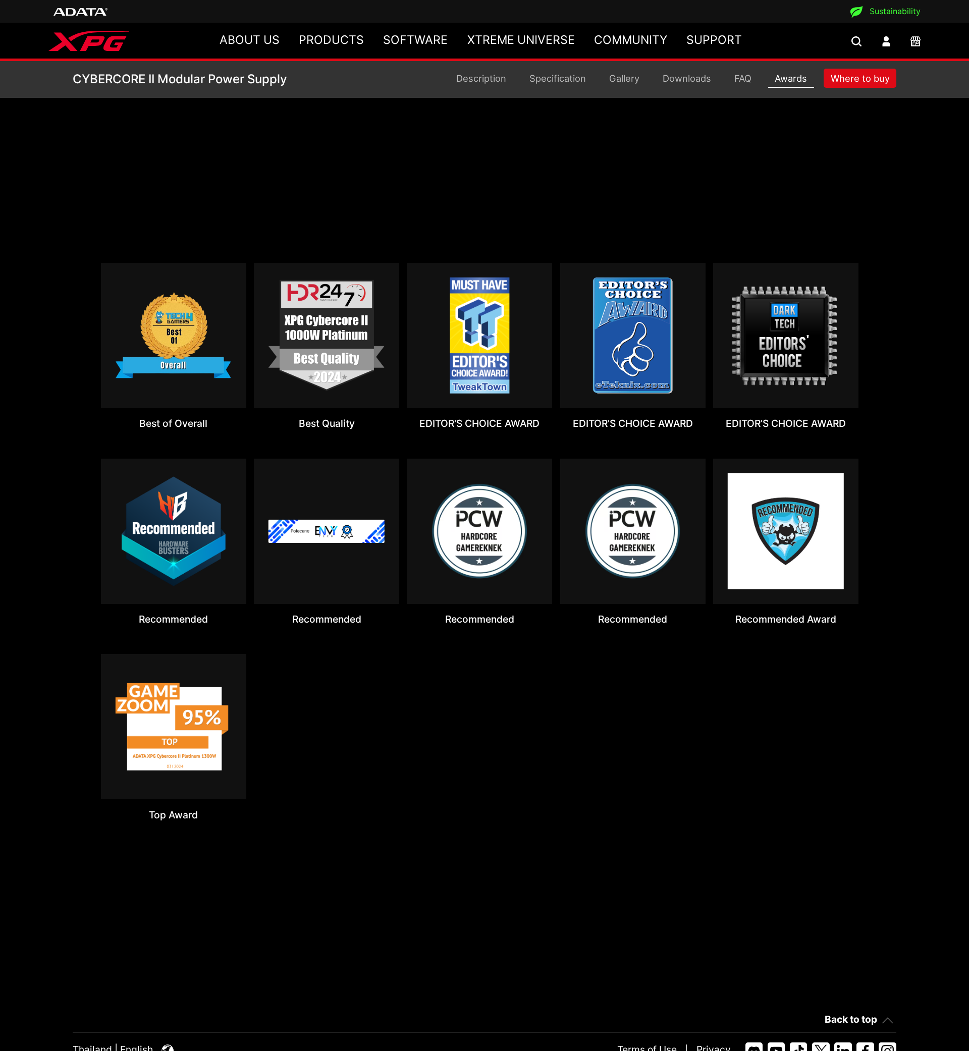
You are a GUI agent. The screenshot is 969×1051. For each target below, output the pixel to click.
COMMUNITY (630, 40)
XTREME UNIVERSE (521, 40)
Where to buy (860, 78)
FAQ (742, 78)
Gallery (624, 78)
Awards (791, 78)
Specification (557, 78)
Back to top (851, 1019)
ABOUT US (250, 40)
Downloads (687, 78)
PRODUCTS (331, 40)
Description (481, 78)
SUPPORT (714, 40)
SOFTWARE (415, 40)
